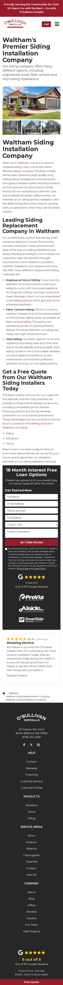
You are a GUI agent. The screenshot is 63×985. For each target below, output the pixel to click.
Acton (31, 835)
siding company (23, 171)
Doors (31, 811)
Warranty (31, 768)
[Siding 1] (31, 102)
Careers (31, 918)
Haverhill (31, 861)
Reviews (31, 911)
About (32, 892)
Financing (31, 774)
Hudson (32, 868)
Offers (31, 905)
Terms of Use (22, 568)
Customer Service (31, 781)
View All (31, 874)
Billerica (32, 848)
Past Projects (31, 931)
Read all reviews (17, 675)
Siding (31, 818)
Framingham (31, 855)
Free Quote (31, 982)
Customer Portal (31, 787)
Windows (31, 805)
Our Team (31, 924)
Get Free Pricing (31, 542)
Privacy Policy (39, 568)
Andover (31, 842)
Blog (32, 898)
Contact (31, 761)
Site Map (40, 971)
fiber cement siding (18, 321)
